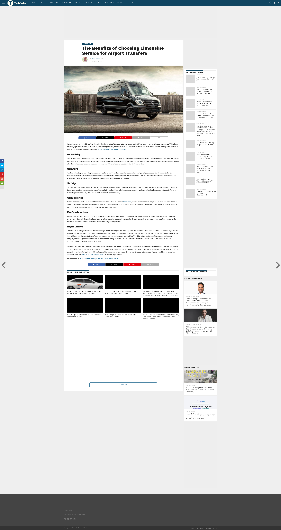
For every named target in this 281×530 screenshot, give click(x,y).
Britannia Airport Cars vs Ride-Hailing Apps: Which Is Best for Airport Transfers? (84, 292)
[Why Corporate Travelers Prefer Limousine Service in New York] (85, 309)
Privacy (208, 528)
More (133, 3)
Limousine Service (103, 259)
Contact (200, 528)
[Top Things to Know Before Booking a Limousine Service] (123, 309)
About (193, 528)
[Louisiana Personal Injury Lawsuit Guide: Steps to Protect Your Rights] (123, 286)
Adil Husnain (96, 58)
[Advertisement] (140, 22)
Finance (99, 3)
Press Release (122, 3)
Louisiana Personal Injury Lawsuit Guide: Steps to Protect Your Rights (121, 292)
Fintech (43, 3)
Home (34, 3)
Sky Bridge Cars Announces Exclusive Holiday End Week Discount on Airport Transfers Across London (161, 317)
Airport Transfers (87, 259)
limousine (127, 202)
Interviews (109, 3)
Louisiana (115, 259)
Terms (215, 528)
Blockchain (66, 3)
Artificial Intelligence (84, 3)
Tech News (54, 3)
